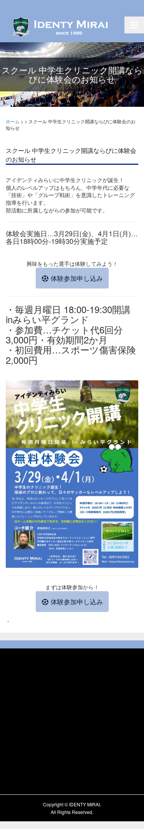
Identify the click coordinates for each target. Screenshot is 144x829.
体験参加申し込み (76, 278)
